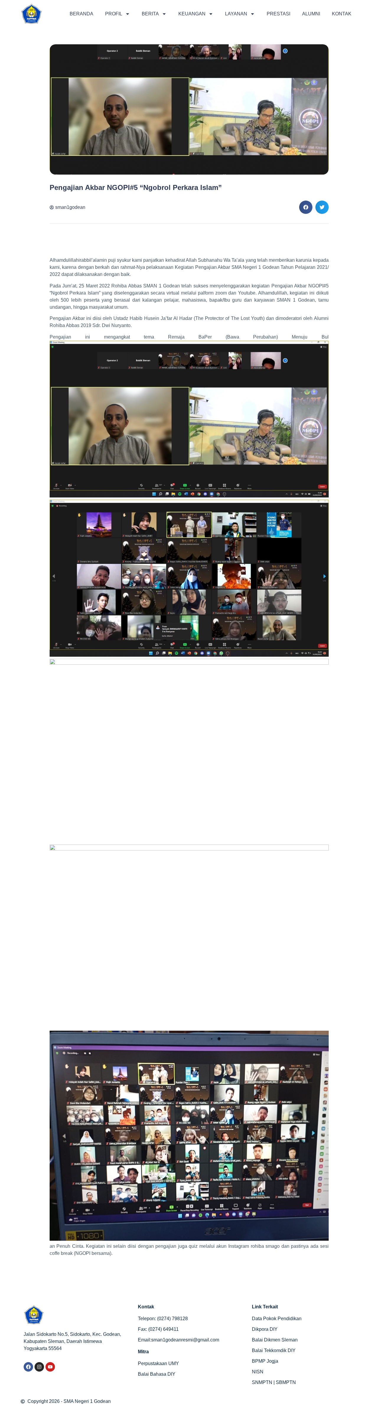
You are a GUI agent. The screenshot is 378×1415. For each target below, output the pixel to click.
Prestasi (278, 13)
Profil (113, 13)
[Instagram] (39, 1367)
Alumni (311, 13)
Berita (150, 13)
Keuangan (192, 13)
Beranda (81, 13)
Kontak (341, 13)
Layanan (236, 13)
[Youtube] (50, 1367)
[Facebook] (28, 1367)
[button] (305, 207)
